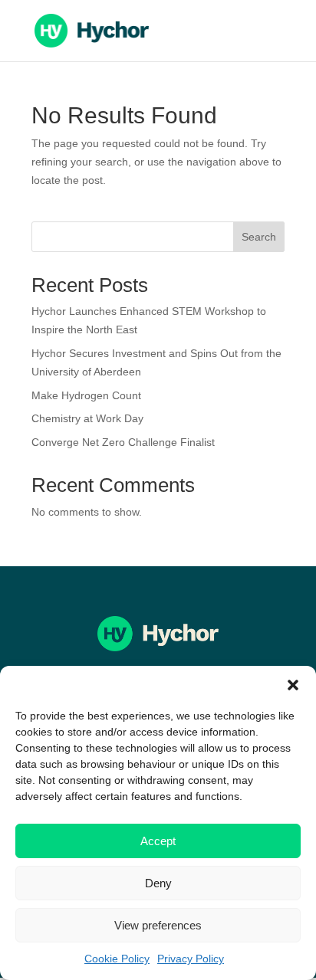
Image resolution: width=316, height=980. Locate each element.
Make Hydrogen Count (86, 395)
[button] (293, 685)
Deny (158, 883)
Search (259, 237)
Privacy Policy (190, 958)
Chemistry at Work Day (87, 418)
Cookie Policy (117, 958)
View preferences (158, 925)
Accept (158, 840)
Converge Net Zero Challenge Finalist (123, 442)
